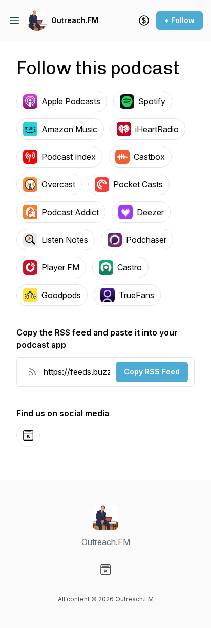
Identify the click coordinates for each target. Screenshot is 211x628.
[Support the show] (144, 20)
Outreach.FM (74, 20)
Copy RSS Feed (152, 371)
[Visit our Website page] (105, 569)
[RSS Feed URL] (32, 372)
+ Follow (179, 20)
